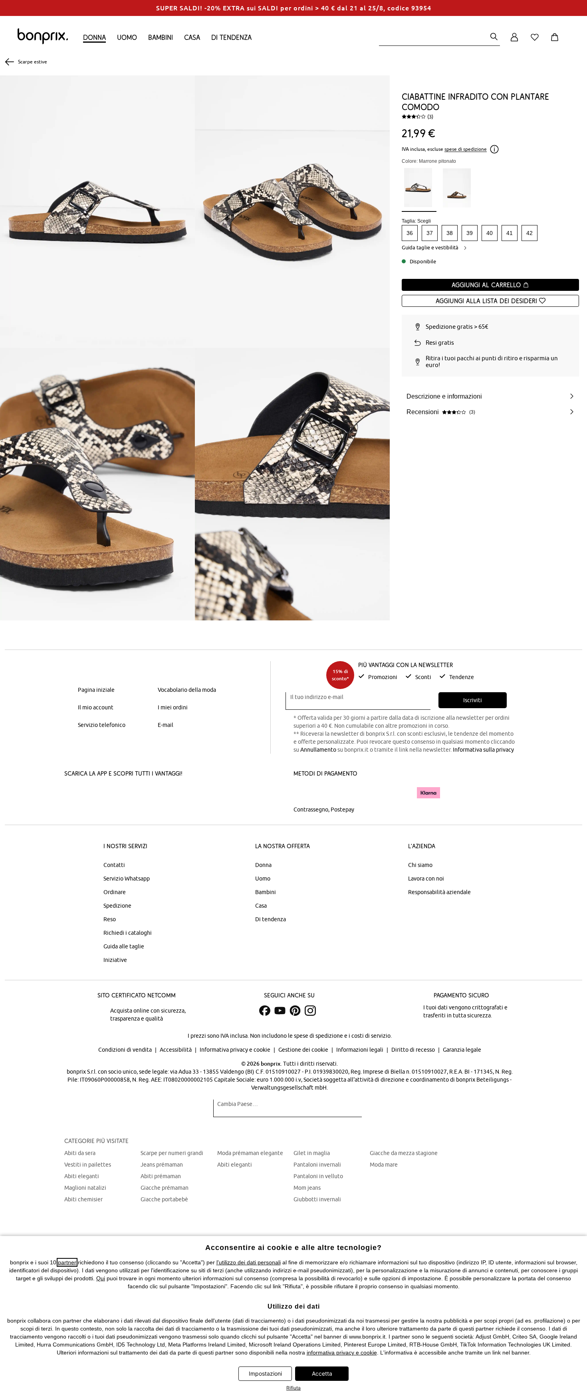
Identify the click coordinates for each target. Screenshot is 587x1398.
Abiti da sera (79, 1153)
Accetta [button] (322, 1373)
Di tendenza (231, 37)
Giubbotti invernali (317, 1199)
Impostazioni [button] (265, 1373)
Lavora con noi (426, 878)
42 (529, 233)
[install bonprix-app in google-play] (149, 794)
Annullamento (318, 749)
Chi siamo (420, 865)
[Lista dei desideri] (536, 42)
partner (67, 1262)
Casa (192, 37)
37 (429, 233)
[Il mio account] (514, 42)
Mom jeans (307, 1188)
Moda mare (384, 1164)
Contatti (114, 865)
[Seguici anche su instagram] (310, 1010)
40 (489, 233)
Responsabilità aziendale (439, 892)
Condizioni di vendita (125, 1050)
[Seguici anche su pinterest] (295, 1010)
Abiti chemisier (83, 1199)
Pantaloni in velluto (318, 1176)
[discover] (371, 792)
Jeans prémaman (162, 1164)
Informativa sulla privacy (483, 749)
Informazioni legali (360, 1050)
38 (449, 233)
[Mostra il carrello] (556, 42)
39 (469, 233)
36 (410, 233)
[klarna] (428, 792)
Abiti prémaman (161, 1176)
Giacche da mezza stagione (404, 1153)
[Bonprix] (43, 42)
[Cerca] (494, 37)
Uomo (127, 37)
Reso (109, 919)
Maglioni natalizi (85, 1188)
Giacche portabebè (164, 1199)
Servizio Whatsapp (126, 878)
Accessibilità (176, 1050)
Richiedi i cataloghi (127, 933)
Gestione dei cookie (303, 1050)
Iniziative (115, 960)
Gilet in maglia (312, 1153)
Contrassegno (311, 809)
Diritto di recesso (413, 1050)
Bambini (160, 37)
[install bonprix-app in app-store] (91, 794)
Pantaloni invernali (317, 1164)
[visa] (327, 793)
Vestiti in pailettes (87, 1164)
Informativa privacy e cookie (236, 1050)
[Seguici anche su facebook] (264, 1010)
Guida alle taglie (123, 946)
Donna (94, 37)
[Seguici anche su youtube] (280, 1010)
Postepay (342, 809)
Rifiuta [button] (293, 1388)
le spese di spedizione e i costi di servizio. (340, 1036)
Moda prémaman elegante (250, 1153)
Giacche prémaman (164, 1188)
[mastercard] (304, 793)
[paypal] (398, 792)
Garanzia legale (462, 1050)
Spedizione (117, 905)
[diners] (349, 792)
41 (509, 233)
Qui (100, 1278)
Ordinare (114, 892)
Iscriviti (472, 700)
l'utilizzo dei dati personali (248, 1262)
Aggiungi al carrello (487, 285)
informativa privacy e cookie (342, 1352)
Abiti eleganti (81, 1176)
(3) (430, 116)
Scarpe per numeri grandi (172, 1153)
